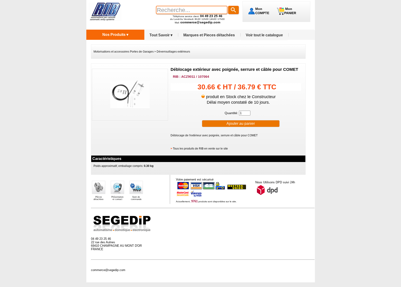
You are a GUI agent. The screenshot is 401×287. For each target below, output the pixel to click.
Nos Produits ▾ (115, 35)
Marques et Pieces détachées (209, 35)
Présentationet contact (117, 198)
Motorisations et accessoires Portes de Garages (124, 51)
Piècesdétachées (98, 198)
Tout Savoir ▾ (160, 35)
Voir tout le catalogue (264, 35)
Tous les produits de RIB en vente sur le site (200, 148)
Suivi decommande (136, 198)
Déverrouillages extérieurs (173, 51)
